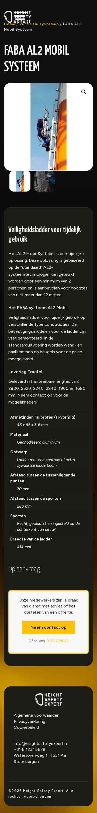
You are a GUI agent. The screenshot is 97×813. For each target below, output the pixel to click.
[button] (84, 92)
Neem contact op (48, 627)
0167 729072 (57, 641)
